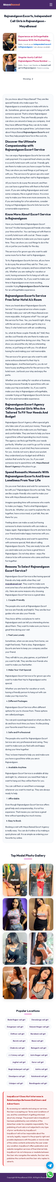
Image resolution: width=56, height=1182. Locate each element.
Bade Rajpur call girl (16, 1020)
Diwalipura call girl (17, 1076)
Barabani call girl (38, 1034)
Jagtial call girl (19, 1062)
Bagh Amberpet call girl (18, 1069)
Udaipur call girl (16, 1083)
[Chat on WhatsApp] (50, 1174)
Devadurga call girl (40, 1020)
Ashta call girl (41, 1069)
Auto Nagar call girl (39, 1055)
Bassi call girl (37, 1041)
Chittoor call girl (17, 1034)
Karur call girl (38, 1062)
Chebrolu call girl (17, 1048)
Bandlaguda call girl (38, 1083)
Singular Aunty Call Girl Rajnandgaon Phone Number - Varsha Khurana (33, 61)
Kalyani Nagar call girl (39, 1027)
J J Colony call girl (16, 1055)
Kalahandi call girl (39, 1076)
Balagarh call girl (38, 1048)
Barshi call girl (19, 1041)
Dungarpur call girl (15, 1027)
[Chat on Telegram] (50, 1165)
